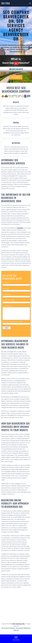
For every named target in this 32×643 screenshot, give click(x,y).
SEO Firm (5, 3)
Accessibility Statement (23, 628)
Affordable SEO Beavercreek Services (13, 161)
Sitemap (16, 630)
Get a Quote (16, 77)
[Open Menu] (30, 3)
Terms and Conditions (8, 628)
